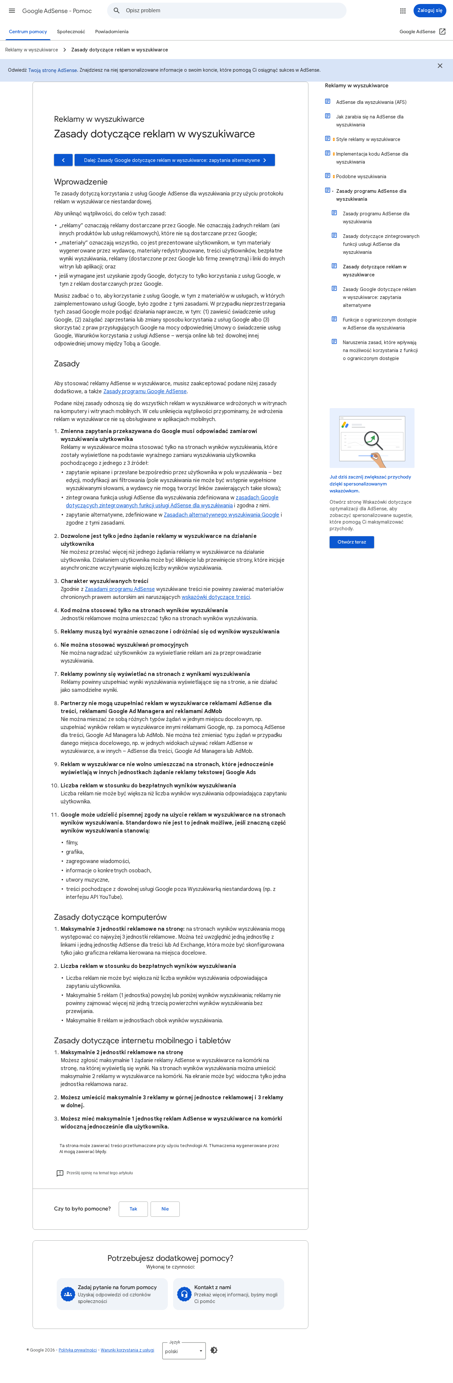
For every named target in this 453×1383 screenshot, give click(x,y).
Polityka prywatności (78, 1349)
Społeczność (71, 32)
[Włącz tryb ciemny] (214, 1350)
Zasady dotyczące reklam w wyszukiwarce (375, 271)
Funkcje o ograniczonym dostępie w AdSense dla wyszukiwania (380, 324)
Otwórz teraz (352, 542)
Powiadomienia (112, 32)
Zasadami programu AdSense (120, 589)
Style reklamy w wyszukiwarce (368, 139)
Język (174, 1342)
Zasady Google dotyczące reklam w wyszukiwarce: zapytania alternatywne (379, 297)
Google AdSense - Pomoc (57, 11)
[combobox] (236, 10)
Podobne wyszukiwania (361, 177)
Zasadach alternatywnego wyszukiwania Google (221, 515)
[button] (12, 11)
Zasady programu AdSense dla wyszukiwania (371, 195)
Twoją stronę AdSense (52, 70)
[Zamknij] (440, 67)
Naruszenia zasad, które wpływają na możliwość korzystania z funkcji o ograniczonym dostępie (380, 350)
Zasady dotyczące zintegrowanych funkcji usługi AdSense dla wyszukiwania (381, 244)
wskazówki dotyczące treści (216, 597)
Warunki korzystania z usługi (127, 1349)
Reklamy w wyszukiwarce (356, 85)
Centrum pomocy (28, 32)
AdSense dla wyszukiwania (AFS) (371, 102)
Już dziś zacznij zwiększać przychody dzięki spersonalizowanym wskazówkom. (370, 484)
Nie (165, 1209)
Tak (133, 1209)
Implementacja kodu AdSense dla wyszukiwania (372, 158)
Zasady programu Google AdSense (145, 391)
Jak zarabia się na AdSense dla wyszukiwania (370, 121)
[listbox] (184, 1350)
